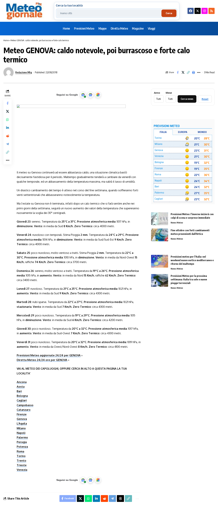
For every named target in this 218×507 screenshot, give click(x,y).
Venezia (22, 469)
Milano (21, 428)
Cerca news (187, 98)
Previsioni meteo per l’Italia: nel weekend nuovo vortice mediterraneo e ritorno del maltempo (192, 260)
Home (6, 40)
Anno (157, 92)
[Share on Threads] (120, 498)
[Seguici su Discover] (98, 95)
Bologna (22, 396)
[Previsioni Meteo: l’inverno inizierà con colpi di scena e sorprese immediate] (159, 218)
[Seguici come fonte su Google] (83, 95)
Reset (205, 99)
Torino (21, 456)
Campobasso (25, 405)
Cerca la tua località (69, 5)
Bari (19, 391)
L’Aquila (22, 423)
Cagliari (22, 400)
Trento (21, 460)
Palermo (22, 437)
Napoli (21, 433)
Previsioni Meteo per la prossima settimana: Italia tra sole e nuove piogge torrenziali (189, 279)
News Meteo (177, 222)
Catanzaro (23, 409)
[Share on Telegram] (7, 144)
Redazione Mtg (23, 72)
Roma (20, 451)
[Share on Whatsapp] (7, 119)
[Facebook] (191, 11)
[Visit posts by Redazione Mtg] (8, 72)
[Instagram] (204, 11)
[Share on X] (183, 72)
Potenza (22, 446)
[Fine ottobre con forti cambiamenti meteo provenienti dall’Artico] (159, 235)
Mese (169, 92)
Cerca (169, 13)
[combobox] (109, 13)
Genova (22, 419)
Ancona (22, 382)
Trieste (22, 465)
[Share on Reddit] (7, 136)
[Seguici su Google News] (90, 95)
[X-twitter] (197, 11)
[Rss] (211, 11)
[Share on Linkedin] (7, 128)
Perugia (22, 442)
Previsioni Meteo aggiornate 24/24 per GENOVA (49, 355)
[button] (188, 72)
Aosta (21, 386)
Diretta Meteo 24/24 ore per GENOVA (42, 360)
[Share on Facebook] (177, 72)
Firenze (22, 414)
